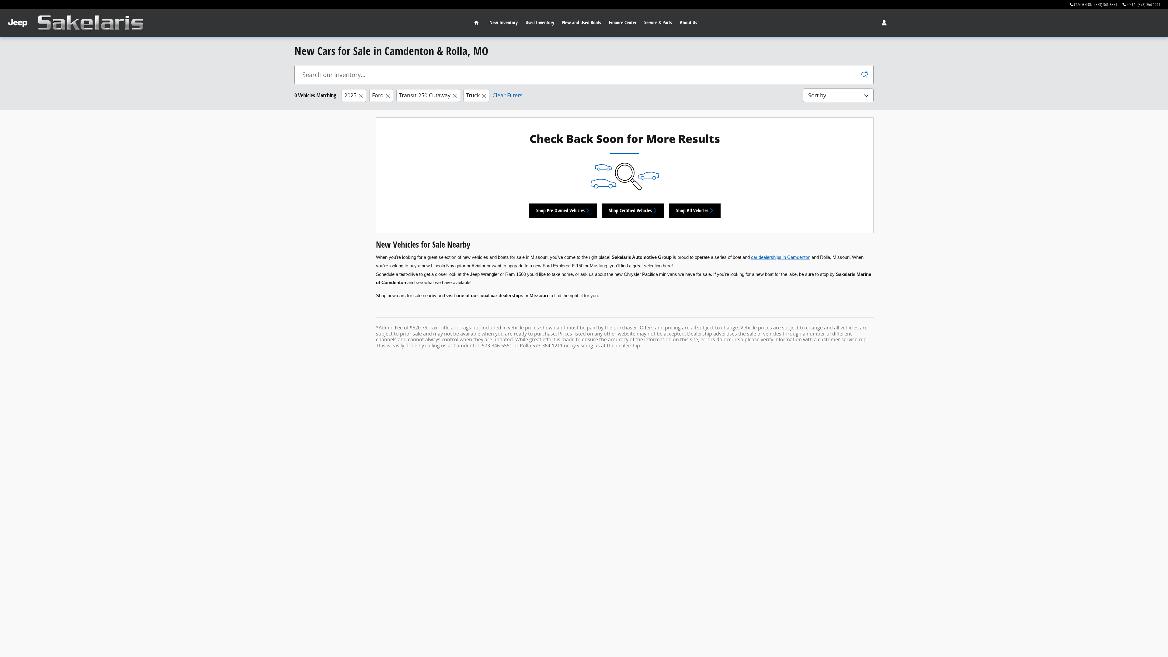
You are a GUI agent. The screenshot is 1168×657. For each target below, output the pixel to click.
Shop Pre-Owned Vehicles (560, 210)
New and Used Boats (581, 22)
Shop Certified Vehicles (630, 210)
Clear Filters (507, 95)
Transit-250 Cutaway (424, 95)
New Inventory (503, 22)
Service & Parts (658, 22)
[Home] (17, 23)
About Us (688, 22)
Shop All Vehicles (692, 210)
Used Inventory (540, 22)
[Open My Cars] (882, 23)
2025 (350, 95)
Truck (473, 95)
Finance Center (622, 22)
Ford (378, 95)
